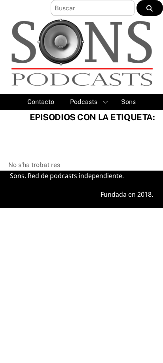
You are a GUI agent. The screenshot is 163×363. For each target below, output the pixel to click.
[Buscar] (149, 8)
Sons (128, 102)
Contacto (40, 102)
